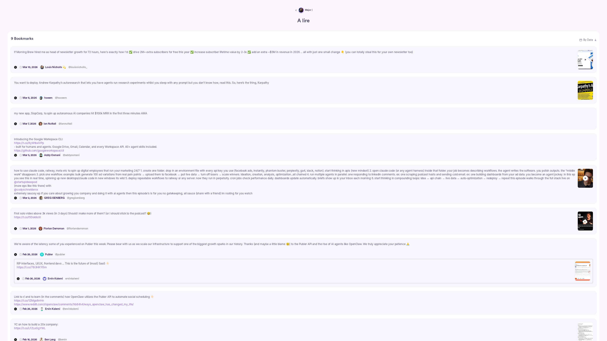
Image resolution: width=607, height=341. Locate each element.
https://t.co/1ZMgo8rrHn (29, 300)
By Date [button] (588, 40)
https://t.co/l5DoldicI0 (27, 217)
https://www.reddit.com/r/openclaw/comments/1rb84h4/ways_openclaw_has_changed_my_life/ (74, 304)
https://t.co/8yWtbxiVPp (29, 143)
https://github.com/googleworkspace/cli (39, 150)
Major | (309, 10)
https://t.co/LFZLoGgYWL (30, 328)
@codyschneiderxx (26, 189)
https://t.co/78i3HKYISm (32, 267)
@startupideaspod (25, 182)
